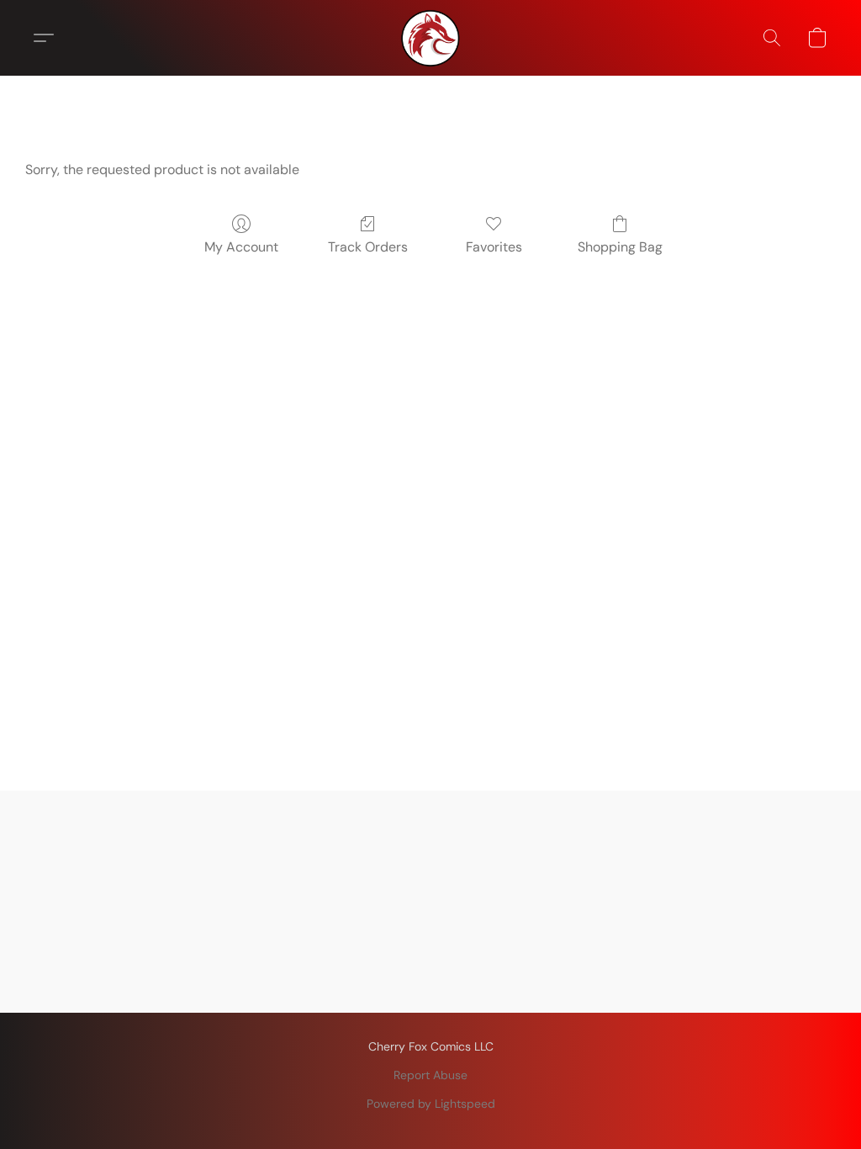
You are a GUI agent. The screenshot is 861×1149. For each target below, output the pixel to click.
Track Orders (368, 247)
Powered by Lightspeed (431, 1103)
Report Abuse (430, 1075)
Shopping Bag (620, 247)
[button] (430, 37)
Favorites (494, 247)
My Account (241, 247)
